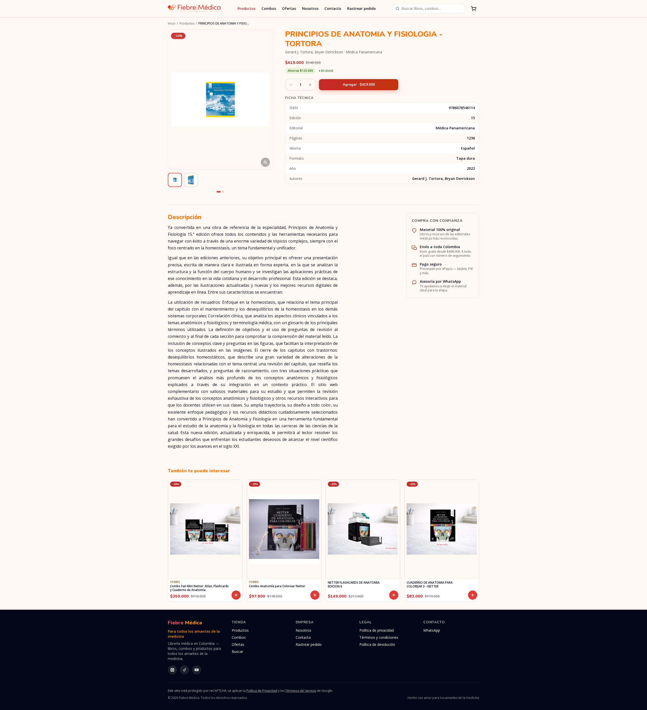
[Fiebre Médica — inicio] (194, 9)
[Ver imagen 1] (175, 180)
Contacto (333, 8)
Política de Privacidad (261, 691)
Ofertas (289, 8)
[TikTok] (184, 669)
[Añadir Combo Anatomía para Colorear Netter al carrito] (314, 595)
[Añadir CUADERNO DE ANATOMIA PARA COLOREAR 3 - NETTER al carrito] (472, 595)
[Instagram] (172, 669)
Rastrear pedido (361, 8)
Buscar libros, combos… (421, 8)
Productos (247, 8)
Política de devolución (377, 644)
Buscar (237, 651)
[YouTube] (196, 669)
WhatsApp (431, 630)
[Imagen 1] (219, 192)
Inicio (171, 23)
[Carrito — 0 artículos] (473, 8)
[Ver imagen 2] (191, 180)
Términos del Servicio (300, 691)
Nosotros (310, 8)
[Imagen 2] (223, 192)
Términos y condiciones (378, 637)
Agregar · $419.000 (359, 84)
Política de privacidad (376, 630)
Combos (269, 8)
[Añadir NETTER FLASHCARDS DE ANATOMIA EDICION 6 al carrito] (393, 595)
